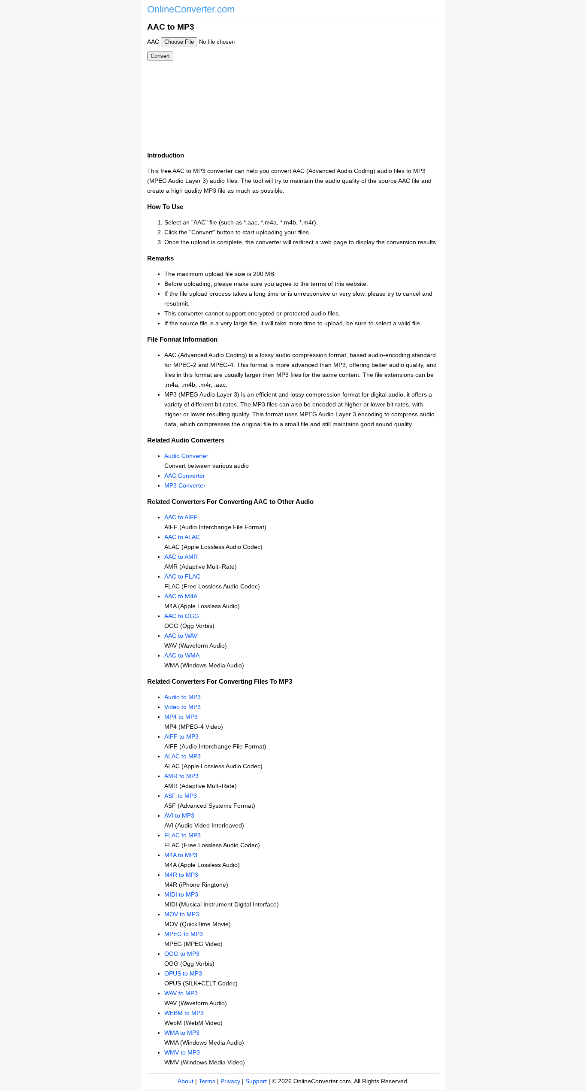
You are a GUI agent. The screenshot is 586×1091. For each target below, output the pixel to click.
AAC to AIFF (181, 517)
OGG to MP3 (181, 953)
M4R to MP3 (181, 874)
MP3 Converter (184, 485)
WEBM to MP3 (184, 1012)
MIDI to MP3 (181, 894)
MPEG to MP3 (183, 933)
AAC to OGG (181, 615)
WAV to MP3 (181, 993)
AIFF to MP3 (181, 736)
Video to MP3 (182, 706)
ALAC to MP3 (182, 756)
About (185, 1081)
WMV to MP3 (182, 1052)
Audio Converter (186, 455)
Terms (207, 1081)
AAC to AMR (181, 556)
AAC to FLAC (182, 576)
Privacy (230, 1081)
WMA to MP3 (181, 1032)
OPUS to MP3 (183, 973)
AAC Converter (184, 475)
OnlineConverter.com (191, 9)
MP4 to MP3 (181, 716)
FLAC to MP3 (182, 835)
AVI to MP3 (179, 815)
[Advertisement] (339, 81)
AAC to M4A (180, 596)
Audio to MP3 (182, 697)
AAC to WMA (181, 655)
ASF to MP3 (180, 795)
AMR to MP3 (181, 776)
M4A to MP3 (180, 855)
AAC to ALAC (182, 536)
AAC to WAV (180, 635)
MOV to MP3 (181, 914)
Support (256, 1081)
